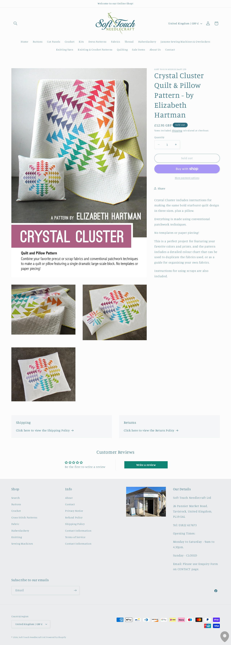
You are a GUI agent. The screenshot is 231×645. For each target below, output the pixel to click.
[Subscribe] (75, 590)
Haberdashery (20, 530)
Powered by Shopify (56, 637)
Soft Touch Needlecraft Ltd (32, 637)
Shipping (177, 130)
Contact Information (78, 530)
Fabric (15, 523)
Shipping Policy (75, 523)
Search (15, 497)
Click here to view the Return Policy (149, 430)
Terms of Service (75, 537)
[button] (15, 23)
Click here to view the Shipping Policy (43, 430)
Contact (70, 504)
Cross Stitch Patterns (24, 517)
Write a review (146, 465)
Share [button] (161, 188)
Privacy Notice (74, 510)
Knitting (16, 537)
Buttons (16, 504)
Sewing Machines (22, 543)
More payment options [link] (187, 177)
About (69, 497)
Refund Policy (73, 517)
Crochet (16, 510)
